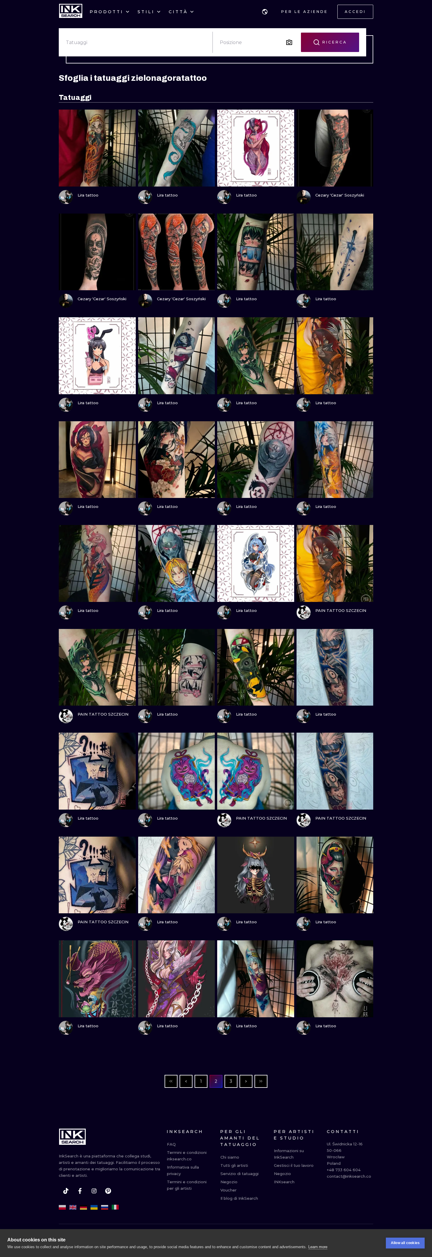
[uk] (94, 1207)
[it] (115, 1207)
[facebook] (80, 1191)
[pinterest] (108, 1191)
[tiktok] (66, 1191)
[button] (265, 12)
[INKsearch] (71, 12)
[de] (83, 1207)
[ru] (104, 1207)
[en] (72, 1207)
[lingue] (265, 12)
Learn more (317, 1247)
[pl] (62, 1207)
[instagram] (94, 1191)
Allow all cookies (405, 1243)
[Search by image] (289, 42)
